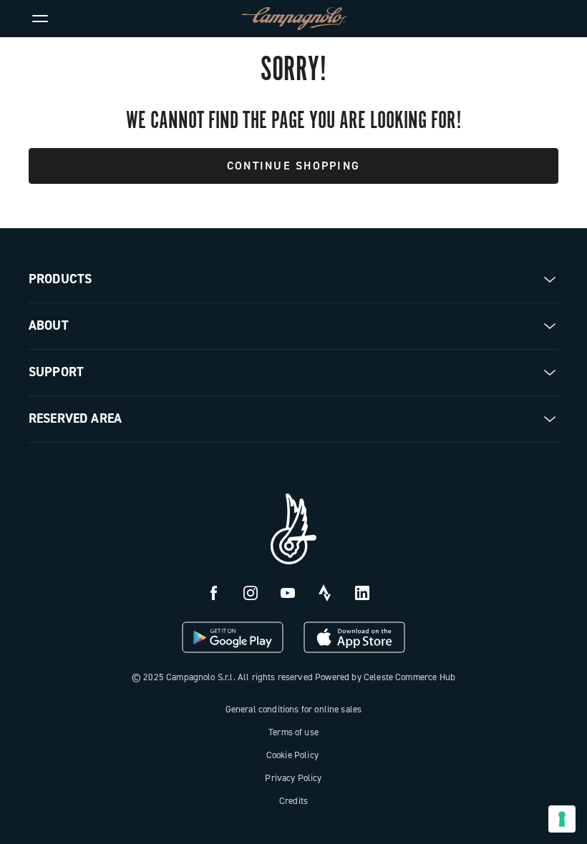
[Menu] (40, 18)
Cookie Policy (292, 755)
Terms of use (293, 732)
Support (56, 372)
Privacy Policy (293, 778)
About (49, 325)
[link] (546, 18)
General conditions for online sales (293, 709)
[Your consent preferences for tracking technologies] (562, 819)
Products (60, 279)
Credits (293, 801)
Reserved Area (75, 418)
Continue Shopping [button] (293, 165)
